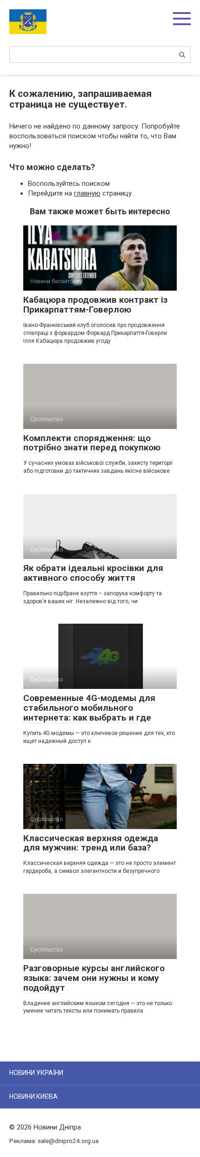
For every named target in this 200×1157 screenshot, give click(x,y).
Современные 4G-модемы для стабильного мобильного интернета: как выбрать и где (89, 708)
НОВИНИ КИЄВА (33, 1096)
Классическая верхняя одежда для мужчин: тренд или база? (90, 843)
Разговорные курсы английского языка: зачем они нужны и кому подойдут (94, 978)
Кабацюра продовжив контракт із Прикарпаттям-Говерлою (95, 304)
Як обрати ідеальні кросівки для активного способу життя (93, 573)
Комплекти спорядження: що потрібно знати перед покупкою (91, 443)
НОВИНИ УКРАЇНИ (36, 1072)
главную (87, 193)
